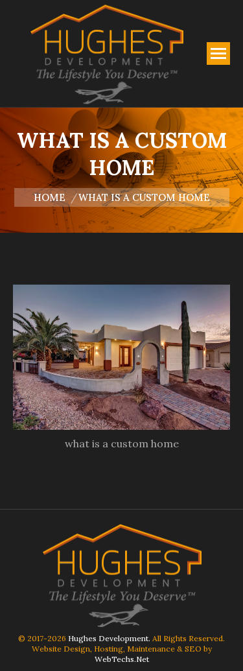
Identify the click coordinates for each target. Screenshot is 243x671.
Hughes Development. (109, 638)
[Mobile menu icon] (218, 53)
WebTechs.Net (122, 659)
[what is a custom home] (121, 357)
